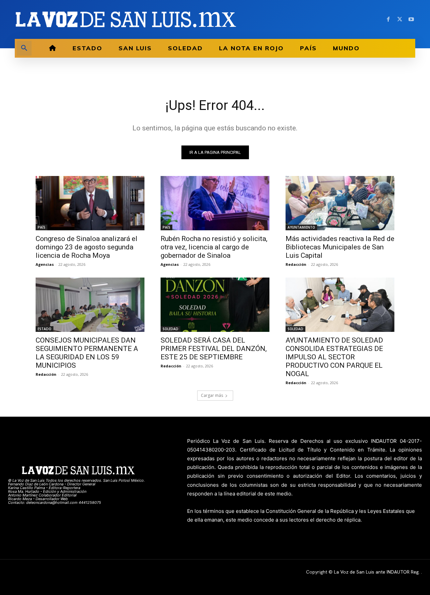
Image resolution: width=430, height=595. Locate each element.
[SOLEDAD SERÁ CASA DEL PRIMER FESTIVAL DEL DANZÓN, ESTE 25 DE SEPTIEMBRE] (215, 305)
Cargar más (212, 395)
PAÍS (41, 227)
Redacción (296, 264)
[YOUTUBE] (411, 19)
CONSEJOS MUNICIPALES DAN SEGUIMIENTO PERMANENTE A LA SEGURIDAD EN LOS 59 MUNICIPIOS (87, 352)
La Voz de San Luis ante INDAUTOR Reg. (377, 572)
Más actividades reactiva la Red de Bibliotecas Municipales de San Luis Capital (340, 247)
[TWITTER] (400, 19)
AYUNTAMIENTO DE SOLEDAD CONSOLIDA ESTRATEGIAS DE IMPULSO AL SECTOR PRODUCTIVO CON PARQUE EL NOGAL (334, 357)
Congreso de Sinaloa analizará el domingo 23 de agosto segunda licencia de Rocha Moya (86, 247)
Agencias (45, 264)
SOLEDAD (170, 328)
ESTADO (44, 328)
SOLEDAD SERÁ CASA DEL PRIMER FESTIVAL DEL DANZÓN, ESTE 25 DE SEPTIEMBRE (214, 348)
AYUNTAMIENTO (301, 227)
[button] (24, 48)
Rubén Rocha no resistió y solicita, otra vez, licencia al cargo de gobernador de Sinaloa (214, 247)
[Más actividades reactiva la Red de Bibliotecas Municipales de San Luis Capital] (340, 203)
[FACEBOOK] (388, 19)
